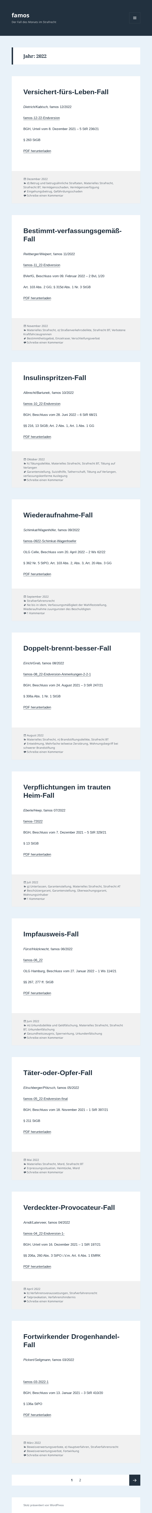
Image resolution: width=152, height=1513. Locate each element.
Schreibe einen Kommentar (45, 195)
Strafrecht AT (112, 886)
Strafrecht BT (32, 187)
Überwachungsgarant (91, 890)
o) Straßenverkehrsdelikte (74, 330)
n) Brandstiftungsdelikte (73, 739)
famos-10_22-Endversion (41, 404)
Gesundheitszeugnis (40, 1033)
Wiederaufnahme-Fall (58, 515)
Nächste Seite (134, 1480)
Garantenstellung (38, 472)
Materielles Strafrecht (98, 183)
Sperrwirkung (65, 1033)
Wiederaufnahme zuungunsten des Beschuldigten (57, 609)
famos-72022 (33, 821)
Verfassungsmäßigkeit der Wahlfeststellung (77, 605)
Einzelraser (62, 338)
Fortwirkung (71, 1451)
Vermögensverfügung (84, 187)
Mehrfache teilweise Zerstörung (67, 743)
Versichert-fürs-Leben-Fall (66, 92)
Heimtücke (64, 1168)
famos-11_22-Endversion (41, 265)
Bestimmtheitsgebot (40, 338)
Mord (61, 1164)
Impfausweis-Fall (51, 934)
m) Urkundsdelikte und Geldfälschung (52, 1025)
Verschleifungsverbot (85, 338)
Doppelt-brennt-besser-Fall (67, 648)
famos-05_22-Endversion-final (45, 1099)
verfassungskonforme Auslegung (45, 476)
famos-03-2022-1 (35, 1382)
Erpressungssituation (41, 1168)
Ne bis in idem (36, 605)
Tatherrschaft (76, 472)
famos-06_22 (33, 960)
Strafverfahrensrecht (41, 601)
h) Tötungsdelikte (38, 463)
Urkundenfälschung (41, 1029)
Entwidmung (35, 743)
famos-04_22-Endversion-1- (44, 1233)
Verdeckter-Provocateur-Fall (69, 1207)
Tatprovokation (37, 1297)
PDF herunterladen (37, 151)
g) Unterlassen (36, 886)
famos (20, 15)
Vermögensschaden (55, 187)
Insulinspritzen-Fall (54, 377)
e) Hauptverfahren (77, 1447)
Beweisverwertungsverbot (44, 1451)
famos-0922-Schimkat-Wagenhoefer (49, 541)
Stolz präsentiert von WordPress (43, 1505)
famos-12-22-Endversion (41, 118)
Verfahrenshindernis (62, 1297)
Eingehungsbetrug (39, 191)
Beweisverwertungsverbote (45, 1447)
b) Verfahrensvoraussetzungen (47, 1293)
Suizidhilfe (59, 472)
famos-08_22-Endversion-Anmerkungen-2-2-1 (57, 674)
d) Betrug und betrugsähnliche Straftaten (54, 183)
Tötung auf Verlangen (101, 472)
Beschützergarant (39, 890)
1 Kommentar (36, 613)
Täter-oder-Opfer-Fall (57, 1072)
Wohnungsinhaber (35, 894)
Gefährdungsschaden (68, 191)
